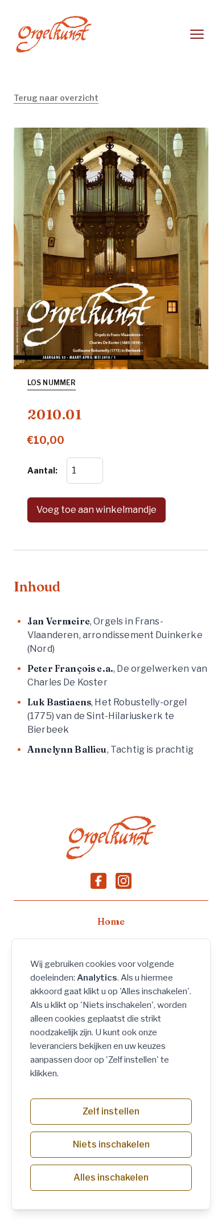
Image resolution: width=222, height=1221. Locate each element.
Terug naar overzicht (56, 98)
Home (111, 921)
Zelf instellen (111, 1111)
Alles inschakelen (111, 1177)
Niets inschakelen (111, 1144)
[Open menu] (197, 34)
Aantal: (42, 470)
